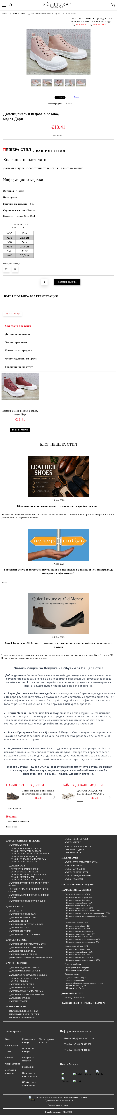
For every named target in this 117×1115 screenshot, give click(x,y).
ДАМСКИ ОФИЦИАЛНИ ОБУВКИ (24, 971)
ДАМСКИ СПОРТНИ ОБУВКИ (24, 978)
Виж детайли (20, 429)
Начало (4, 14)
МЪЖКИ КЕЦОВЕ (73, 842)
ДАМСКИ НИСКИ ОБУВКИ (21, 984)
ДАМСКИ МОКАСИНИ (19, 998)
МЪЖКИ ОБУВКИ (16, 1006)
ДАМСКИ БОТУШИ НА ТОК (22, 951)
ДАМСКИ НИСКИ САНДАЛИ (24, 856)
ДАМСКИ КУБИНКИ (18, 921)
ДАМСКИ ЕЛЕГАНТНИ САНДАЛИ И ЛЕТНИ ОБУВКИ (28, 884)
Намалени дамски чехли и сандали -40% (83, 939)
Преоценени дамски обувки (77, 967)
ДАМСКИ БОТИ (14, 906)
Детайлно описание (17, 333)
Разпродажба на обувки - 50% (77, 894)
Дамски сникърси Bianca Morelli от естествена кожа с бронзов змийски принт (38, 792)
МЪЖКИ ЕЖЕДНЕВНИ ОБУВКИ (23, 1011)
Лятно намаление (72, 974)
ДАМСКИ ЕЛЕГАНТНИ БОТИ (22, 918)
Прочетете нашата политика (59, 1100)
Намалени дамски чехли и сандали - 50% (83, 911)
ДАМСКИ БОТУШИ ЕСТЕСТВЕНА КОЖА (28, 944)
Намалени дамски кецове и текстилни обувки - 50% (88, 913)
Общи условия (12, 1064)
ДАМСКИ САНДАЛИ (18, 845)
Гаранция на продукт (19, 366)
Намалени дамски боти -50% (78, 900)
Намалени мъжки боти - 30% (78, 949)
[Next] (53, 797)
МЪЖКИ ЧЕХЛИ (73, 852)
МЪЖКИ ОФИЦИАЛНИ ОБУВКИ (24, 1014)
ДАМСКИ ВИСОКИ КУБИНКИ (23, 954)
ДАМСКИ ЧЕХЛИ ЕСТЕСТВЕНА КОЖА (28, 874)
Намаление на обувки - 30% (76, 946)
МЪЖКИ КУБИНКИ (73, 865)
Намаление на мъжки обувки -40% (80, 934)
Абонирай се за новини (18, 821)
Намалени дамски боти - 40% (78, 929)
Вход (7, 1039)
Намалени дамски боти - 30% (78, 955)
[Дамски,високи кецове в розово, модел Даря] (36, 85)
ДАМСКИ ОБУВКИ (17, 14)
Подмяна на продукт (18, 350)
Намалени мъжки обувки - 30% (79, 952)
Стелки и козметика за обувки (78, 884)
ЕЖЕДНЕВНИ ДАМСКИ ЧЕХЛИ (25, 869)
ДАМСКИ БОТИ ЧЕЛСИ (20, 931)
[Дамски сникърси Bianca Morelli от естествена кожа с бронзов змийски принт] (13, 796)
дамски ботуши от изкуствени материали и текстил (30, 958)
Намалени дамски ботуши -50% (79, 898)
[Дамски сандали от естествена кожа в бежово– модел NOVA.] (68, 796)
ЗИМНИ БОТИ (15, 911)
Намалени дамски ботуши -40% (79, 931)
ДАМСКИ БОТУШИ (16, 940)
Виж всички (11, 827)
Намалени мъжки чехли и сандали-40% (82, 942)
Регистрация (11, 1045)
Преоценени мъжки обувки (77, 970)
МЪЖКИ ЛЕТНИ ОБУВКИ (76, 839)
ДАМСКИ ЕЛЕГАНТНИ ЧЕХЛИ (25, 872)
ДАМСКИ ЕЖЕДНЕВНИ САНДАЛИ (26, 848)
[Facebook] (64, 1056)
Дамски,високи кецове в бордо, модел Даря (20, 413)
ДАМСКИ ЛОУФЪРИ (18, 1001)
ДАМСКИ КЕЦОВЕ (70, 14)
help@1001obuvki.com (83, 1038)
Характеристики (16, 342)
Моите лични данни (58, 1105)
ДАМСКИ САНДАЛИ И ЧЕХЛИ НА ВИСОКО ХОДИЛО (28, 896)
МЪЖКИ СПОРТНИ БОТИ (76, 872)
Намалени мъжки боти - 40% (78, 926)
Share (61, 97)
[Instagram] (77, 1056)
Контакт (9, 1058)
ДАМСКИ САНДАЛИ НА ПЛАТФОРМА (28, 859)
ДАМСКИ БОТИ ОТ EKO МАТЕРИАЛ (26, 935)
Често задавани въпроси (21, 358)
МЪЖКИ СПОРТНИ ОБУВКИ (22, 1018)
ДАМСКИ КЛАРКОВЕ (19, 928)
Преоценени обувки (73, 964)
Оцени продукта (55, 104)
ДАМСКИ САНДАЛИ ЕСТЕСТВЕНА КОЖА (30, 854)
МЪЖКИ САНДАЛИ (75, 850)
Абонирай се (14, 808)
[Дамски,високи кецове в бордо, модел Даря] (20, 399)
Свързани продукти (18, 325)
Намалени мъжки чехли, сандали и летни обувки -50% (86, 917)
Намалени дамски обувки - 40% (79, 937)
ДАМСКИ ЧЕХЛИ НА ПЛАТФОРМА (27, 880)
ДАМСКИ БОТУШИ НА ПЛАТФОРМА (26, 948)
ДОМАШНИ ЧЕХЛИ (72, 993)
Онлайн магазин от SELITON (58, 1112)
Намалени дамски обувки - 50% (79, 908)
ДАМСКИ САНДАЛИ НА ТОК (24, 862)
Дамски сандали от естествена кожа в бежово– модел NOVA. (90, 792)
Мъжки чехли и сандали (76, 985)
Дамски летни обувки (75, 980)
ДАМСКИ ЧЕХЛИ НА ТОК (22, 877)
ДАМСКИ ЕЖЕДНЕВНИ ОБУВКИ (24, 967)
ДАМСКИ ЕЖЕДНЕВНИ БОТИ (22, 914)
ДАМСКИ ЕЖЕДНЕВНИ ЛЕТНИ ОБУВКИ (27, 901)
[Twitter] (70, 1056)
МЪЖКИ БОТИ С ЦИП (75, 869)
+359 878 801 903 (82, 1050)
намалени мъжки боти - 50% (78, 905)
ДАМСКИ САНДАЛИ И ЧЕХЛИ (23, 841)
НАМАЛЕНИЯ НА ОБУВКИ (76, 890)
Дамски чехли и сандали (76, 978)
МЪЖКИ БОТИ (70, 858)
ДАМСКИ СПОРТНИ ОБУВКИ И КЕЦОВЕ (44, 14)
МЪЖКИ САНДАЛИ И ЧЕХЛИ (78, 846)
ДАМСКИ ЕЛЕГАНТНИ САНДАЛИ (26, 851)
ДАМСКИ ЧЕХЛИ (17, 866)
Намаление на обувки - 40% (76, 923)
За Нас (8, 1051)
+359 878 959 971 (82, 1044)
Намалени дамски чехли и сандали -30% (83, 960)
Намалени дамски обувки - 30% (79, 957)
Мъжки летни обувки (75, 988)
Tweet (77, 97)
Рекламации (28, 1067)
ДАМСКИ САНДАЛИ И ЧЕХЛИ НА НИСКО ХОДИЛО (28, 890)
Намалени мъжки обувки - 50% (79, 903)
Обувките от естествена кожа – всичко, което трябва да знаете (58, 505)
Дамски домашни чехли (75, 998)
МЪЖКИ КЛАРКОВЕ (74, 879)
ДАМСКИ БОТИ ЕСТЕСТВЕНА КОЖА (26, 924)
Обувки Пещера (12, 313)
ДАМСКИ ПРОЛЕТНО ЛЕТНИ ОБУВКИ (26, 994)
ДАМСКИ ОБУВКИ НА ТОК (21, 988)
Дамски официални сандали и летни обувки (84, 983)
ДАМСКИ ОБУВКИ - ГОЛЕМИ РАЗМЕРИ (84, 1003)
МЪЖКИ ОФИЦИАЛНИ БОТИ (78, 876)
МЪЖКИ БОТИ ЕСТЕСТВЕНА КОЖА (81, 862)
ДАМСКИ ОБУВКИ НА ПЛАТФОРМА (26, 991)
